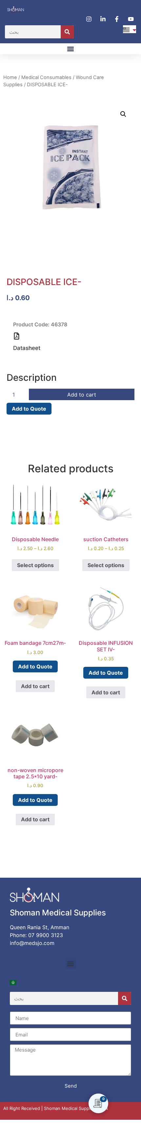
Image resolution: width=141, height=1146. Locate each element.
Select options (35, 565)
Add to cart (81, 394)
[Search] (67, 31)
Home (10, 77)
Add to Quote (29, 408)
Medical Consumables (46, 77)
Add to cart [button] (35, 686)
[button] (70, 48)
